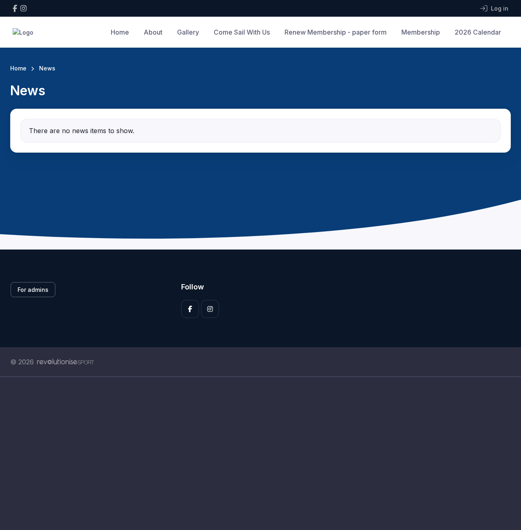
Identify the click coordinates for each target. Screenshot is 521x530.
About (153, 32)
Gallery (188, 32)
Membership (420, 32)
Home (120, 32)
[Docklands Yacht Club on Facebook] (15, 8)
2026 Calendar (478, 32)
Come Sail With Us (242, 32)
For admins (33, 289)
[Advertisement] (254, 453)
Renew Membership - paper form (336, 32)
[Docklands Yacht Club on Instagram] (23, 8)
